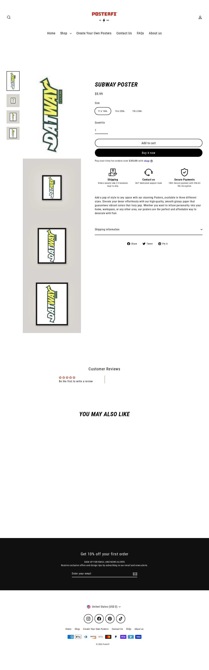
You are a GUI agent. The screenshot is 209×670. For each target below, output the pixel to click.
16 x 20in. (120, 111)
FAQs (140, 33)
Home (51, 33)
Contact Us (124, 33)
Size (97, 103)
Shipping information (107, 229)
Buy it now (148, 153)
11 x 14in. (103, 111)
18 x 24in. (137, 111)
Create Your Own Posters (94, 33)
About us (155, 33)
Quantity (100, 122)
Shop (64, 33)
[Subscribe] (134, 573)
